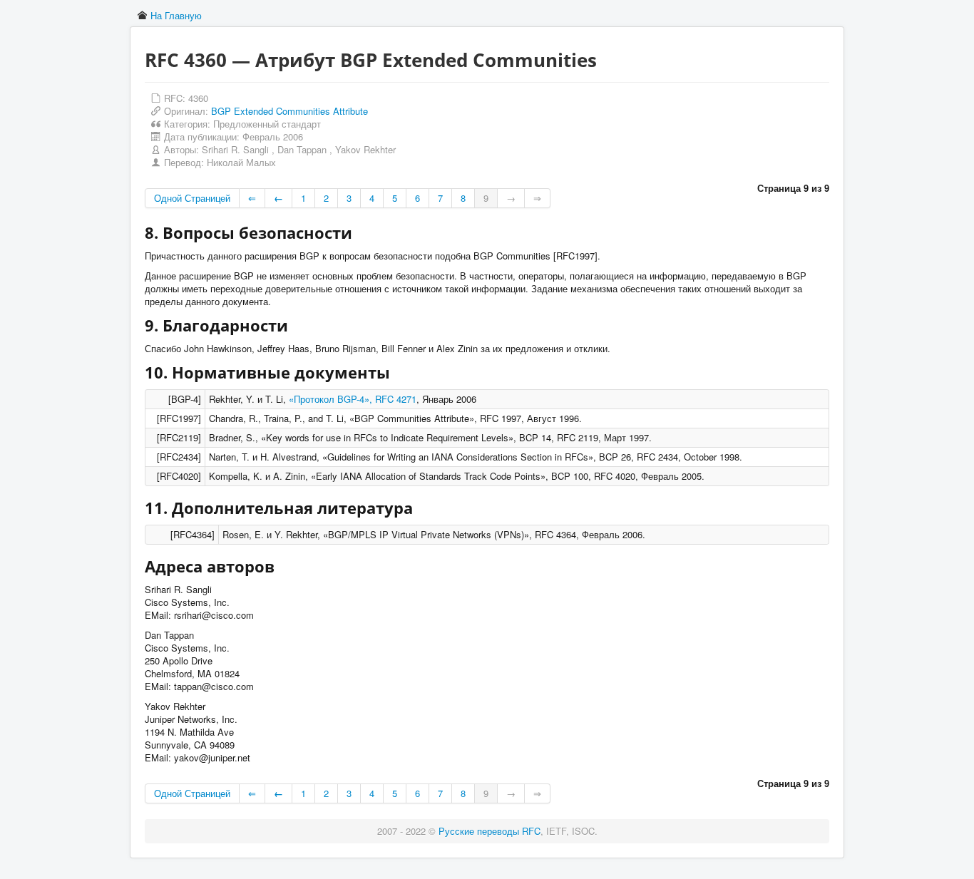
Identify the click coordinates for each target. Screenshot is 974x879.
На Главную (176, 15)
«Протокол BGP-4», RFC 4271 (352, 399)
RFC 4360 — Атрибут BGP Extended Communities (371, 60)
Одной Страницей (192, 198)
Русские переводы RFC (489, 831)
